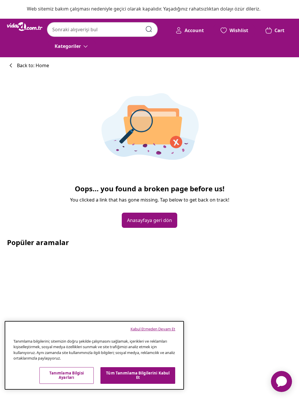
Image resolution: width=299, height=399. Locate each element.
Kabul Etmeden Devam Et (153, 329)
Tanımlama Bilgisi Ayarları (66, 375)
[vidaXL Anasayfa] (24, 26)
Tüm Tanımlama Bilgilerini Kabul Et (138, 375)
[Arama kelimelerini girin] (149, 29)
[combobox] (102, 29)
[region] (94, 355)
